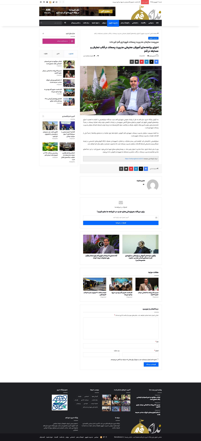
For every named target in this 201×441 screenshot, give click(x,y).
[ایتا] (50, 2)
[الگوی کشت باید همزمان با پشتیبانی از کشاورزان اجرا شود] (50, 125)
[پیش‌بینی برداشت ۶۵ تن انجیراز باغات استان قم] (50, 146)
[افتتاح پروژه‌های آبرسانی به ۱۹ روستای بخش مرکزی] (69, 102)
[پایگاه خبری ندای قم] (146, 12)
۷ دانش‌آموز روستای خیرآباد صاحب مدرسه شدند (54, 81)
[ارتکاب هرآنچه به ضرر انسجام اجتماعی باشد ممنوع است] (69, 64)
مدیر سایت (152, 56)
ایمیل (156, 351)
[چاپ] (132, 62)
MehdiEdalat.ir (119, 437)
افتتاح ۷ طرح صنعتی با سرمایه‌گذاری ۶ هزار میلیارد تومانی (68, 134)
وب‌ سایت (116, 351)
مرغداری (86, 404)
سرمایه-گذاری (85, 400)
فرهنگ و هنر (125, 23)
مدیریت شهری (113, 23)
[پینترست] (142, 62)
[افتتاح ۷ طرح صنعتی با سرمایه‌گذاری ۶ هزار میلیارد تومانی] (67, 125)
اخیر (58, 54)
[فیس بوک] (156, 62)
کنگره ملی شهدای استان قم (90, 407)
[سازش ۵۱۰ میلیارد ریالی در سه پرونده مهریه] (106, 402)
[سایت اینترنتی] (143, 184)
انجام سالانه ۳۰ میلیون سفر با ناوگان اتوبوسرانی (95, 294)
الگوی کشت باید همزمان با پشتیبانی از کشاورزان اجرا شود (50, 134)
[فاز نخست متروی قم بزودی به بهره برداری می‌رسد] (120, 284)
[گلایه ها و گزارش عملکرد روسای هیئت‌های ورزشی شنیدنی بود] (106, 408)
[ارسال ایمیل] (148, 56)
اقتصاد (143, 23)
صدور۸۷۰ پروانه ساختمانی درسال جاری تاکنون (148, 294)
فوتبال (76, 400)
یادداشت (85, 23)
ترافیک (79, 396)
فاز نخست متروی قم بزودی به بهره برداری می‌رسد (121, 294)
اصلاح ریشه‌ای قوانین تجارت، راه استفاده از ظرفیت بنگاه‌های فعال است (68, 156)
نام (157, 342)
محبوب (71, 54)
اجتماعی (134, 23)
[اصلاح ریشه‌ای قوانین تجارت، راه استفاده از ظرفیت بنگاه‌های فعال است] (67, 146)
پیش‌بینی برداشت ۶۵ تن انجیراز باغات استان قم (50, 154)
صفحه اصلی (153, 33)
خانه (157, 23)
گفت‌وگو (42, 437)
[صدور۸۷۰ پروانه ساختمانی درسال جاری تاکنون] (146, 284)
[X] (151, 62)
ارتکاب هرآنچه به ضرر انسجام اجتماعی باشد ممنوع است (53, 62)
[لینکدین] (146, 62)
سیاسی (151, 23)
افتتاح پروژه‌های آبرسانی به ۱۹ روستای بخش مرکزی (53, 100)
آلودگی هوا (95, 396)
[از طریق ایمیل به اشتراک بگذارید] (137, 62)
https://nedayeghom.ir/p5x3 (134, 158)
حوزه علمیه (95, 23)
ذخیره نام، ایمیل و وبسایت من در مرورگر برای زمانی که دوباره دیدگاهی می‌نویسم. (134, 360)
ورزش (103, 23)
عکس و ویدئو (75, 23)
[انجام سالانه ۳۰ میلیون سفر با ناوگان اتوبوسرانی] (94, 284)
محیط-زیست (94, 404)
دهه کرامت (95, 400)
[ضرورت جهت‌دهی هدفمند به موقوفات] (116, 408)
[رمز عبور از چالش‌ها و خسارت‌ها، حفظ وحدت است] (125, 408)
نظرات (46, 54)
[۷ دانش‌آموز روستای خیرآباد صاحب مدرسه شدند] (69, 83)
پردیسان (78, 404)
